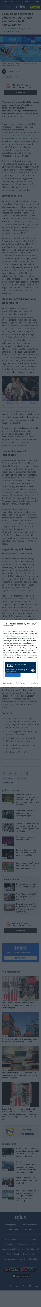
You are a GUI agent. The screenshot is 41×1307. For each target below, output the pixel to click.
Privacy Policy (33, 683)
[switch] (33, 670)
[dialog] (20, 653)
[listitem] (20, 665)
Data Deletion (8, 683)
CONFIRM (12, 675)
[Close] (36, 624)
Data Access (20, 683)
